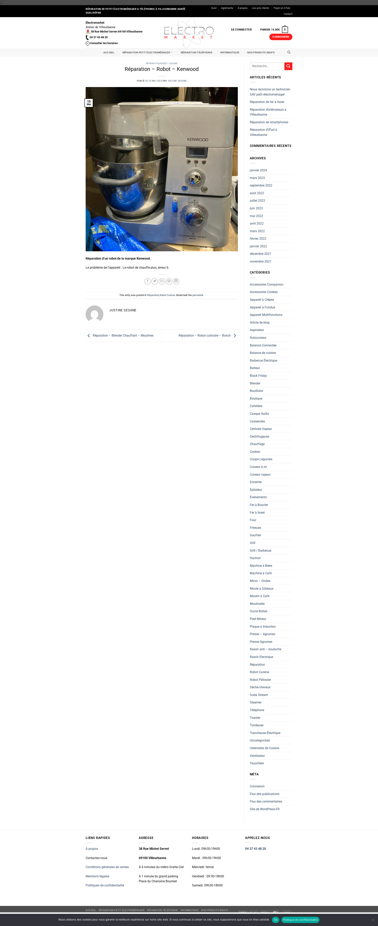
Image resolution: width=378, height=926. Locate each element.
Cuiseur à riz (258, 467)
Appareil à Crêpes (262, 300)
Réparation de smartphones (269, 122)
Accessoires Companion (266, 284)
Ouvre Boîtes (258, 611)
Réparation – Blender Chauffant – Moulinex (123, 335)
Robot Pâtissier (260, 680)
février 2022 (258, 238)
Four (253, 520)
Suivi (214, 7)
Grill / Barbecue (260, 550)
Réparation (153, 63)
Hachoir (255, 558)
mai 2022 (256, 216)
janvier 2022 (258, 246)
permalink (197, 295)
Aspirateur (257, 330)
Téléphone (257, 710)
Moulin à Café (259, 596)
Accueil (108, 52)
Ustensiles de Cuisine (264, 748)
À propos (242, 7)
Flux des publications (264, 794)
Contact (288, 13)
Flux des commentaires (266, 801)
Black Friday (258, 376)
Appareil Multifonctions (266, 315)
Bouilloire (256, 391)
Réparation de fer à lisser (267, 102)
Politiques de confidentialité (105, 885)
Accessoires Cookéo (264, 292)
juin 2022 (256, 208)
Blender (255, 383)
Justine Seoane (177, 81)
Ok (275, 919)
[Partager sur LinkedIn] (176, 281)
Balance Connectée (263, 345)
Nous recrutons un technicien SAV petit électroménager (270, 91)
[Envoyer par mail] (162, 281)
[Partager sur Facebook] (147, 281)
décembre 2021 (260, 254)
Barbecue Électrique (263, 360)
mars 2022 (257, 231)
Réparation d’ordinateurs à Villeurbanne (268, 112)
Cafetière (256, 406)
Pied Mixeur (258, 619)
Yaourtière (257, 763)
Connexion (257, 786)
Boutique (256, 398)
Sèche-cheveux (260, 687)
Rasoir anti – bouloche (265, 649)
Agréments (227, 7)
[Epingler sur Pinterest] (169, 281)
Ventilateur (257, 756)
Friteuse (255, 528)
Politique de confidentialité (300, 919)
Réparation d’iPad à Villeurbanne (263, 132)
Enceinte (256, 482)
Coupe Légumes (261, 459)
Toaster (255, 718)
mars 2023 (257, 178)
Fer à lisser (257, 512)
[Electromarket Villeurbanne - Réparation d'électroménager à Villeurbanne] (189, 32)
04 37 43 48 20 (255, 849)
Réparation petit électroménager (146, 52)
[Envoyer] (288, 66)
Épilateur (256, 490)
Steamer (255, 702)
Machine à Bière (261, 566)
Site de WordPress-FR (265, 809)
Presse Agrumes (261, 642)
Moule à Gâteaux (261, 588)
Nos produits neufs (261, 52)
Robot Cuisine (169, 63)
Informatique (229, 52)
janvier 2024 (258, 170)
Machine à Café (261, 573)
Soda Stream (259, 695)
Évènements (258, 497)
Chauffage (257, 444)
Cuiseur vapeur (260, 474)
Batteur (255, 368)
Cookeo (255, 452)
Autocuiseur (258, 338)
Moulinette (257, 604)
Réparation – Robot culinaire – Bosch (205, 335)
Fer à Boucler (259, 505)
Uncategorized (260, 740)
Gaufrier (255, 535)
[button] (241, 30)
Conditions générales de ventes (107, 867)
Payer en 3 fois (282, 7)
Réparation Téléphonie (196, 52)
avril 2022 (257, 223)
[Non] (372, 921)
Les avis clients (260, 7)
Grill (252, 543)
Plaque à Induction (263, 626)
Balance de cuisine (263, 353)
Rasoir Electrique (261, 657)
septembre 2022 (261, 185)
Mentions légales (97, 876)
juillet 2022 (257, 200)
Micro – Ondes (260, 581)
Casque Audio (259, 414)
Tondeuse (256, 725)
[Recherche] (288, 52)
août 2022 (257, 193)
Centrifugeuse (259, 436)
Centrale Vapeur (261, 429)
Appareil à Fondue (262, 307)
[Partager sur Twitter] (154, 281)
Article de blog (260, 322)
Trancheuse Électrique (265, 733)
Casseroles (257, 421)
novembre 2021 (260, 261)
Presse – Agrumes (262, 634)
